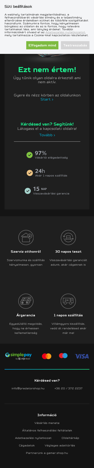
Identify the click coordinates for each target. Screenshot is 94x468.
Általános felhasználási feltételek (47, 430)
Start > (47, 99)
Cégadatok (27, 445)
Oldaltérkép (70, 437)
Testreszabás (75, 45)
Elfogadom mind (42, 45)
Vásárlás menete (47, 422)
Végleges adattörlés (60, 445)
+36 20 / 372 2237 (69, 388)
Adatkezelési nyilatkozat (33, 437)
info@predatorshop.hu (28, 388)
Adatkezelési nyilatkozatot (65, 32)
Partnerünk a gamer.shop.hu (47, 452)
